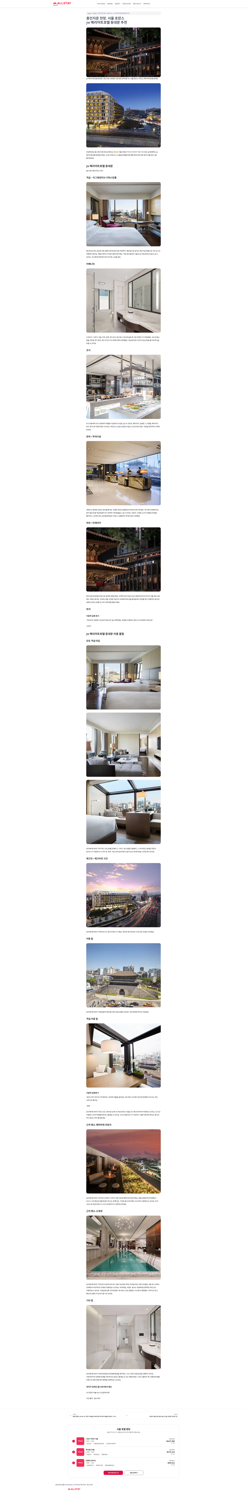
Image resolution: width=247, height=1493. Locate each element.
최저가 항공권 (101, 4)
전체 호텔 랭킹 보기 (113, 1473)
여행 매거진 (146, 4)
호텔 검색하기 (134, 1473)
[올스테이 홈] (62, 4)
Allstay (89, 13)
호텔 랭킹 (110, 4)
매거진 (95, 13)
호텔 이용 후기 (137, 4)
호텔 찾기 (117, 4)
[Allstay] (74, 1489)
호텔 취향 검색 (127, 4)
